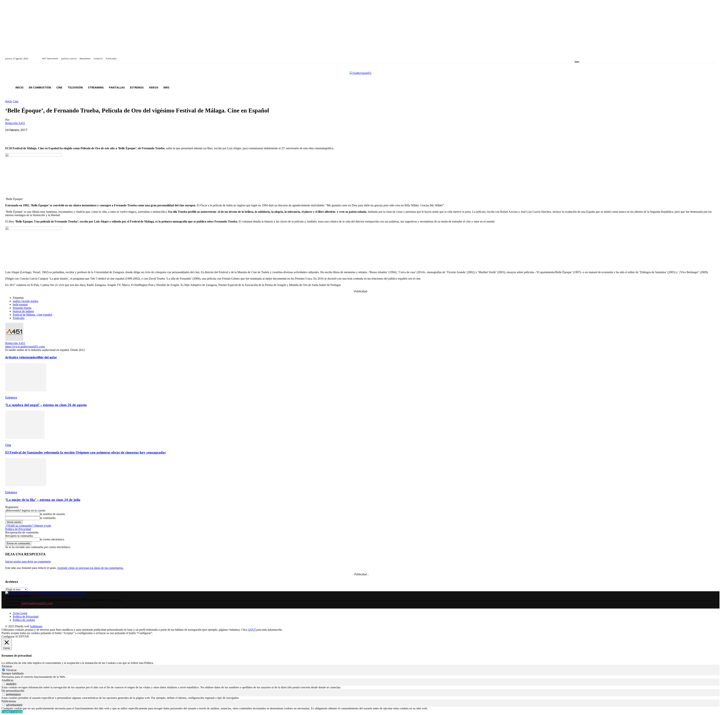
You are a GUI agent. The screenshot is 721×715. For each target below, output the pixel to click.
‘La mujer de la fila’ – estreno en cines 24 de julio (42, 500)
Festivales (18, 318)
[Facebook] (576, 56)
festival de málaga (23, 311)
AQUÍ (252, 629)
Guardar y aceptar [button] (12, 711)
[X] (25, 136)
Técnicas (11, 670)
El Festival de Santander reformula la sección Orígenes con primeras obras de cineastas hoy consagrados (85, 452)
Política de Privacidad (18, 529)
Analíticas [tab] (7, 680)
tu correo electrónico (52, 539)
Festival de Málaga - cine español (32, 314)
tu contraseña (48, 518)
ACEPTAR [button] (22, 636)
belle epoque (20, 304)
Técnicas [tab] (7, 666)
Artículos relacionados (21, 357)
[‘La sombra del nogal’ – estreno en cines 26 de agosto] (25, 394)
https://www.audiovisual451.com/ (25, 346)
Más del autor (47, 357)
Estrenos (11, 397)
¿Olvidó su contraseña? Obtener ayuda (28, 525)
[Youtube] (593, 56)
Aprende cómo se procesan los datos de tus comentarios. (90, 567)
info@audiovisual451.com (37, 603)
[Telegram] (79, 136)
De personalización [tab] (13, 690)
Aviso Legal (20, 613)
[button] (711, 87)
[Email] (65, 136)
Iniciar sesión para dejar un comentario (28, 561)
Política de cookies (24, 619)
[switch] (3, 684)
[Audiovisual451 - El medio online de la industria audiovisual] (360, 74)
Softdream (36, 626)
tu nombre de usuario (52, 514)
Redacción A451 (15, 123)
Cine (15, 101)
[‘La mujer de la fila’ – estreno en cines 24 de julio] (25, 488)
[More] (92, 136)
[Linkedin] (584, 56)
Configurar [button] (8, 636)
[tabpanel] (360, 677)
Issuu (577, 61)
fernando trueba (22, 307)
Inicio (8, 101)
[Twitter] (589, 56)
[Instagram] (580, 56)
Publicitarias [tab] (9, 701)
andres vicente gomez (25, 301)
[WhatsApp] (38, 136)
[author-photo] (14, 339)
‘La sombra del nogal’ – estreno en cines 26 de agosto (46, 405)
